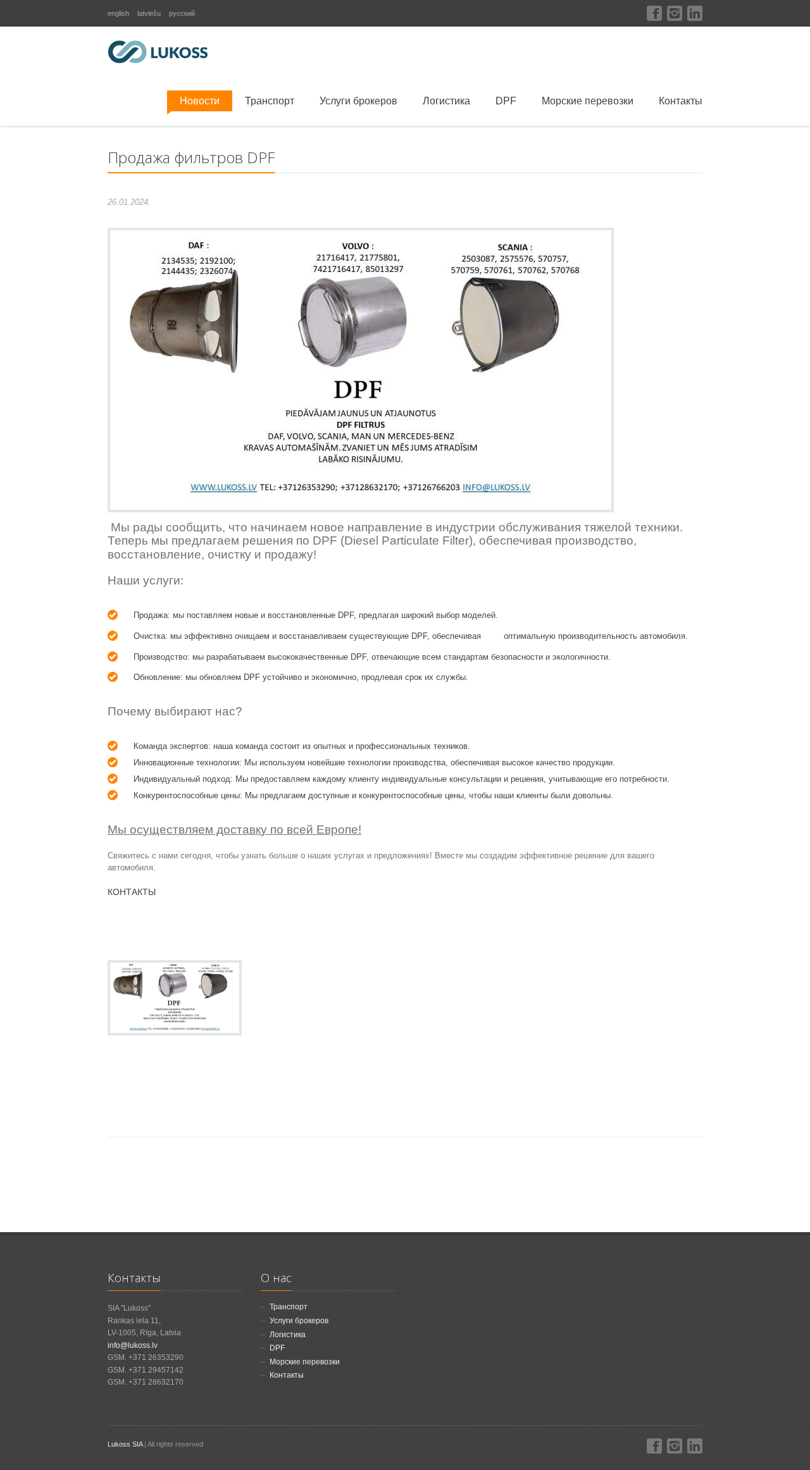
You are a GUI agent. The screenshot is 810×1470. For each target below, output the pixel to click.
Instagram (674, 13)
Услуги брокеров (358, 101)
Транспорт (269, 101)
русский (182, 13)
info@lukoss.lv (133, 1345)
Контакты (680, 101)
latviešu (149, 13)
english (118, 13)
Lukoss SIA (125, 1444)
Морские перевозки (587, 101)
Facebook (654, 13)
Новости (200, 101)
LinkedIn (694, 13)
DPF (505, 101)
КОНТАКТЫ (132, 892)
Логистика (446, 101)
